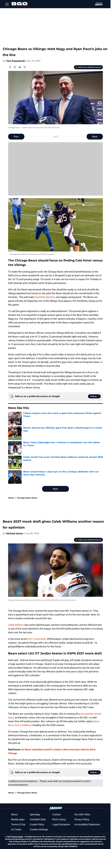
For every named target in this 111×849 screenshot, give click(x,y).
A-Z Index (16, 829)
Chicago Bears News (27, 498)
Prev (16, 136)
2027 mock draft (36, 638)
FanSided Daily (38, 819)
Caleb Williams (16, 624)
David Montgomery (45, 297)
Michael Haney (14, 533)
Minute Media (17, 837)
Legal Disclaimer (61, 824)
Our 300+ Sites (82, 814)
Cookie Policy (37, 824)
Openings (35, 814)
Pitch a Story (59, 819)
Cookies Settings (39, 829)
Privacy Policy (81, 819)
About (14, 814)
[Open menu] (7, 4)
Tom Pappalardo (15, 61)
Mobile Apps (18, 819)
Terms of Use (18, 824)
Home (11, 498)
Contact (56, 814)
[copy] (25, 67)
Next (94, 136)
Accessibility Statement (87, 824)
